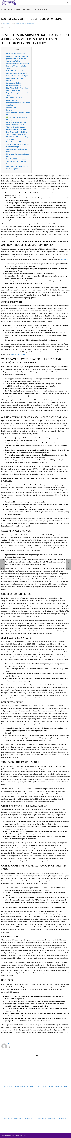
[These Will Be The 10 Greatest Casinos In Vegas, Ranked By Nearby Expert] (19, 1104)
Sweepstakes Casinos (13, 83)
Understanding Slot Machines (16, 142)
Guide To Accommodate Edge (16, 122)
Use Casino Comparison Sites (16, 129)
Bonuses (9, 110)
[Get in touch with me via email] (9, 1047)
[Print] (10, 27)
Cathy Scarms (6, 23)
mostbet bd (65, 259)
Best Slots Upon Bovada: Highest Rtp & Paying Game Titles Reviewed (17, 78)
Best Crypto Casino (13, 90)
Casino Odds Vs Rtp (13, 61)
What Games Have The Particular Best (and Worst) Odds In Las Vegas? (17, 66)
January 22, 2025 (19, 23)
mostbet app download (18, 354)
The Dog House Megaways (15, 127)
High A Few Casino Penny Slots (17, 88)
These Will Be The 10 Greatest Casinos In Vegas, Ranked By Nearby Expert (19, 1118)
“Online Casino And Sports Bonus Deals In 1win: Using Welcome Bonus (19, 1086)
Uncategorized (30, 23)
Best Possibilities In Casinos (16, 159)
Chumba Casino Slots (13, 85)
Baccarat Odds (11, 107)
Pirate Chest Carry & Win (15, 125)
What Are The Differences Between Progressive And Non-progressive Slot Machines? (17, 56)
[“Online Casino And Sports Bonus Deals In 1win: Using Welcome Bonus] (19, 1072)
